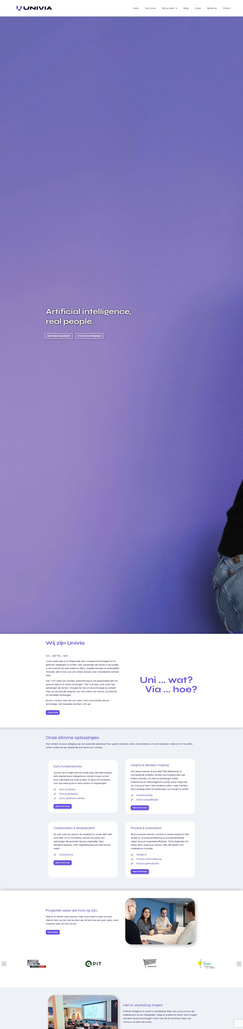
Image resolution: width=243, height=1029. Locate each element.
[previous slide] (4, 963)
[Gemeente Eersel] (206, 963)
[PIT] (93, 964)
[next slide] (238, 963)
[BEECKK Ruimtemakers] (150, 963)
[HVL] (36, 964)
